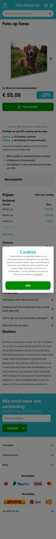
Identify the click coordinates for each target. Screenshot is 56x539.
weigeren (38, 274)
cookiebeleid (13, 271)
